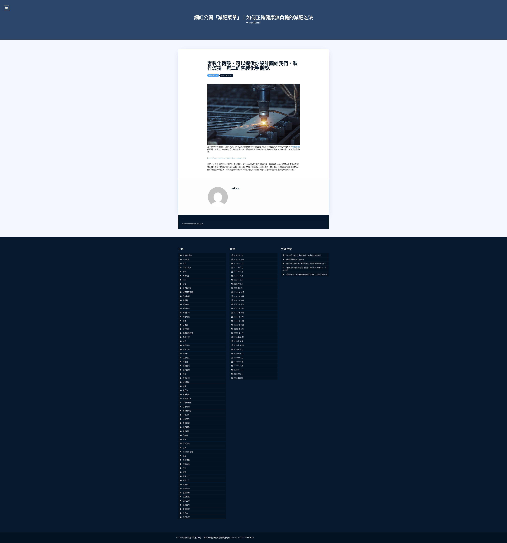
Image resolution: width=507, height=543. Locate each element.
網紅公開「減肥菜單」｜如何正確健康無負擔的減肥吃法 (253, 17)
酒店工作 (186, 480)
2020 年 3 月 (239, 325)
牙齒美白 (186, 419)
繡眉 (184, 456)
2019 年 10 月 (239, 345)
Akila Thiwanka (247, 537)
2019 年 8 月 (238, 353)
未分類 (185, 390)
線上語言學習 (188, 452)
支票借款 (186, 370)
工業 (184, 341)
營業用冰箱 (187, 411)
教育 (184, 374)
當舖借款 (186, 431)
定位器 (185, 325)
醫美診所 (186, 488)
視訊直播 (186, 464)
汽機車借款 (187, 403)
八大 (184, 280)
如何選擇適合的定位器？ (294, 259)
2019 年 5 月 (238, 366)
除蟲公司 (186, 505)
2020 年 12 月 (239, 292)
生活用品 (186, 427)
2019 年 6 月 (238, 362)
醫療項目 (186, 484)
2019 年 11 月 (238, 341)
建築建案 (186, 345)
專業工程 (214, 75)
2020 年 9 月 (239, 300)
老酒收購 (186, 460)
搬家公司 (186, 366)
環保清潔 (186, 423)
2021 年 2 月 (238, 284)
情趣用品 (186, 358)
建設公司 (186, 349)
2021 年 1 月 (238, 288)
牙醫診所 (186, 415)
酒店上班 (186, 476)
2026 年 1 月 (238, 255)
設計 (184, 468)
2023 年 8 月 (239, 259)
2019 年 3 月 (238, 374)
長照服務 (186, 497)
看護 (184, 439)
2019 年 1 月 (238, 378)
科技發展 (186, 443)
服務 (184, 386)
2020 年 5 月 (239, 317)
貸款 (184, 472)
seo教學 (186, 259)
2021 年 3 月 (238, 280)
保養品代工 (187, 267)
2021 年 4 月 (238, 276)
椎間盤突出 (187, 398)
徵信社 (185, 353)
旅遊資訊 (186, 382)
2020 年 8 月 (239, 304)
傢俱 (184, 272)
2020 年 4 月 (239, 321)
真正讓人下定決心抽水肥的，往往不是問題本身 (303, 255)
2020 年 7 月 (239, 308)
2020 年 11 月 (239, 296)
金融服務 (186, 493)
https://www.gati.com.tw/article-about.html (226, 158)
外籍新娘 (186, 317)
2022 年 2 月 (238, 263)
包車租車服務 (188, 292)
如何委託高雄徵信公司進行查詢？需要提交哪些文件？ (306, 263)
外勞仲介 (186, 312)
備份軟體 (296, 146)
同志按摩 (186, 296)
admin (235, 188)
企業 (184, 263)
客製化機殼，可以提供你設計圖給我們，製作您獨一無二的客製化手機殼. (252, 66)
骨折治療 (186, 517)
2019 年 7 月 (238, 358)
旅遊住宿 (186, 378)
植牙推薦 (186, 394)
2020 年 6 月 (239, 312)
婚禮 (184, 321)
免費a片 (186, 276)
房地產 (185, 362)
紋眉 (184, 448)
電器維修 (186, 509)
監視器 (185, 435)
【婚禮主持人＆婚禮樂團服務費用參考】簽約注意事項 (306, 274)
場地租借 (186, 308)
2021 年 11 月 (238, 267)
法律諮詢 (186, 407)
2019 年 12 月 (239, 337)
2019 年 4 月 (238, 370)
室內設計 (186, 329)
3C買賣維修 (187, 255)
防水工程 (186, 501)
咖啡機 (185, 300)
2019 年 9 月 (238, 349)
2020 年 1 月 (238, 333)
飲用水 (185, 513)
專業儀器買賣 (188, 333)
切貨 (184, 284)
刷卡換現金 (187, 288)
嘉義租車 (186, 304)
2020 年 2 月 (239, 329)
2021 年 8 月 (238, 272)
